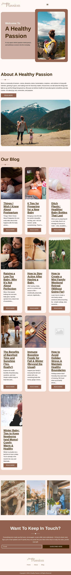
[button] (47, 4)
